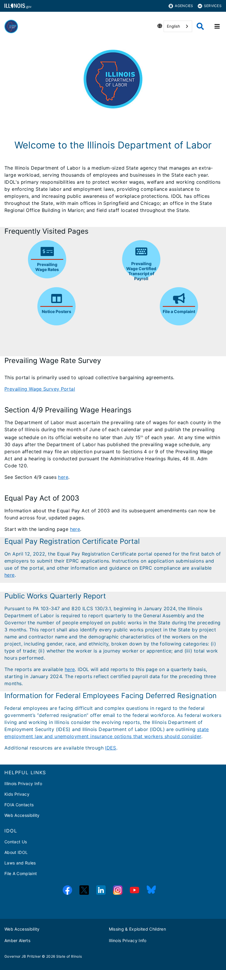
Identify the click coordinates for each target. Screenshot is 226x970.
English (173, 26)
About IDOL (16, 852)
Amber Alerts (17, 940)
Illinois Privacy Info (23, 783)
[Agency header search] (200, 26)
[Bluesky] (151, 890)
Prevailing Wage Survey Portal (39, 389)
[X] (84, 890)
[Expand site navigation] (217, 26)
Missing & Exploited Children (137, 928)
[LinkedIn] (101, 890)
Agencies (184, 6)
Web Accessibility (22, 815)
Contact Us (15, 841)
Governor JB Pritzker (22, 956)
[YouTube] (134, 890)
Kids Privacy (16, 794)
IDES (110, 748)
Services (213, 6)
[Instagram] (117, 890)
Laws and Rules (20, 862)
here (63, 477)
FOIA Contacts (19, 804)
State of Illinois (69, 956)
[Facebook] (67, 890)
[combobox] (178, 26)
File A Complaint (20, 873)
